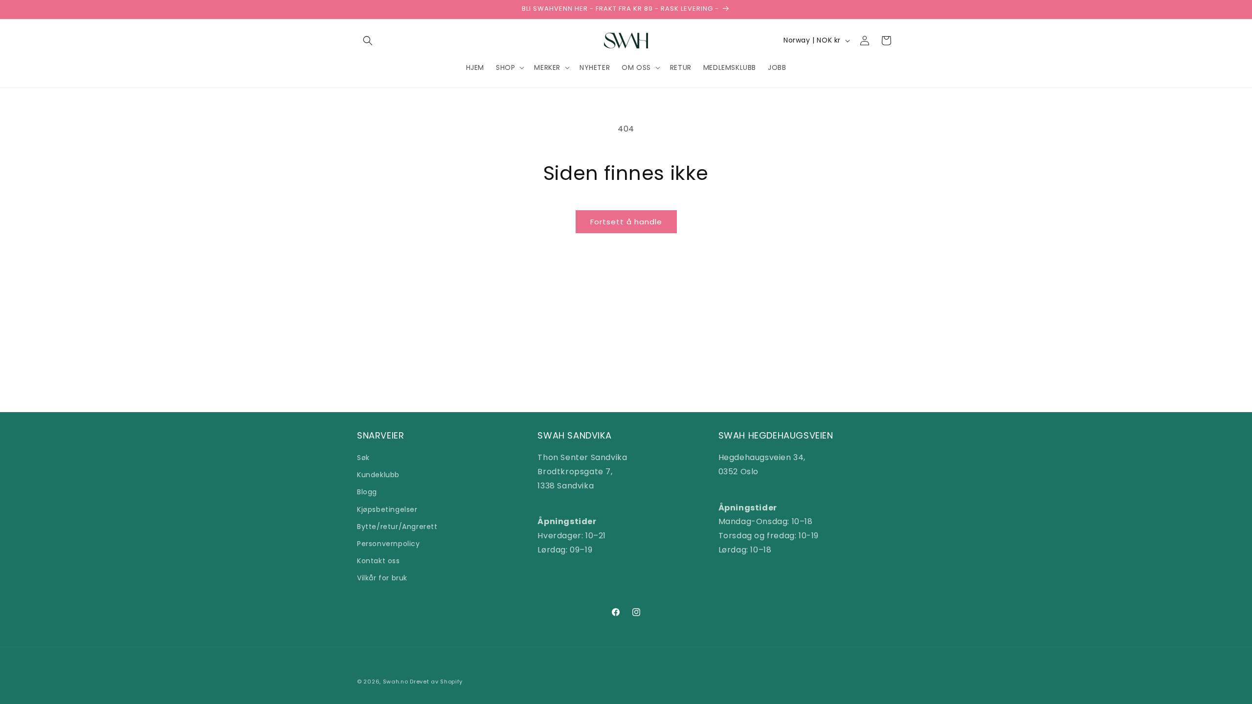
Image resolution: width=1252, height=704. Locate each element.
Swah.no (395, 681)
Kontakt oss (378, 561)
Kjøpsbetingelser (387, 509)
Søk (363, 457)
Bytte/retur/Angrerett (397, 526)
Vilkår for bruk (382, 578)
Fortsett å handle (626, 222)
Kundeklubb (378, 475)
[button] (368, 40)
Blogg (367, 492)
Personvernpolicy (388, 544)
